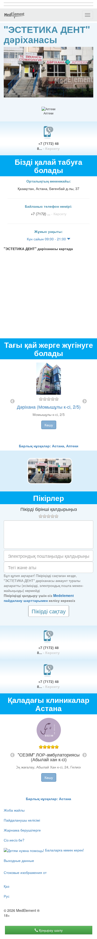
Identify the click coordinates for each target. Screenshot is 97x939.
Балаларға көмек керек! (64, 849)
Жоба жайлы (14, 810)
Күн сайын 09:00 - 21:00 (47, 238)
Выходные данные (19, 860)
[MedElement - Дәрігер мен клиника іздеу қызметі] (14, 15)
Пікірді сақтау (49, 611)
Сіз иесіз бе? (14, 840)
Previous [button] (12, 401)
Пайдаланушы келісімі (22, 820)
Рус (6, 896)
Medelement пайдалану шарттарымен (39, 598)
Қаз (6, 886)
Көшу (49, 424)
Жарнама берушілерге (22, 830)
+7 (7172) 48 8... (48, 146)
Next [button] (84, 401)
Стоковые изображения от (25, 872)
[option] (48, 401)
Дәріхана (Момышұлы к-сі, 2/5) (49, 406)
